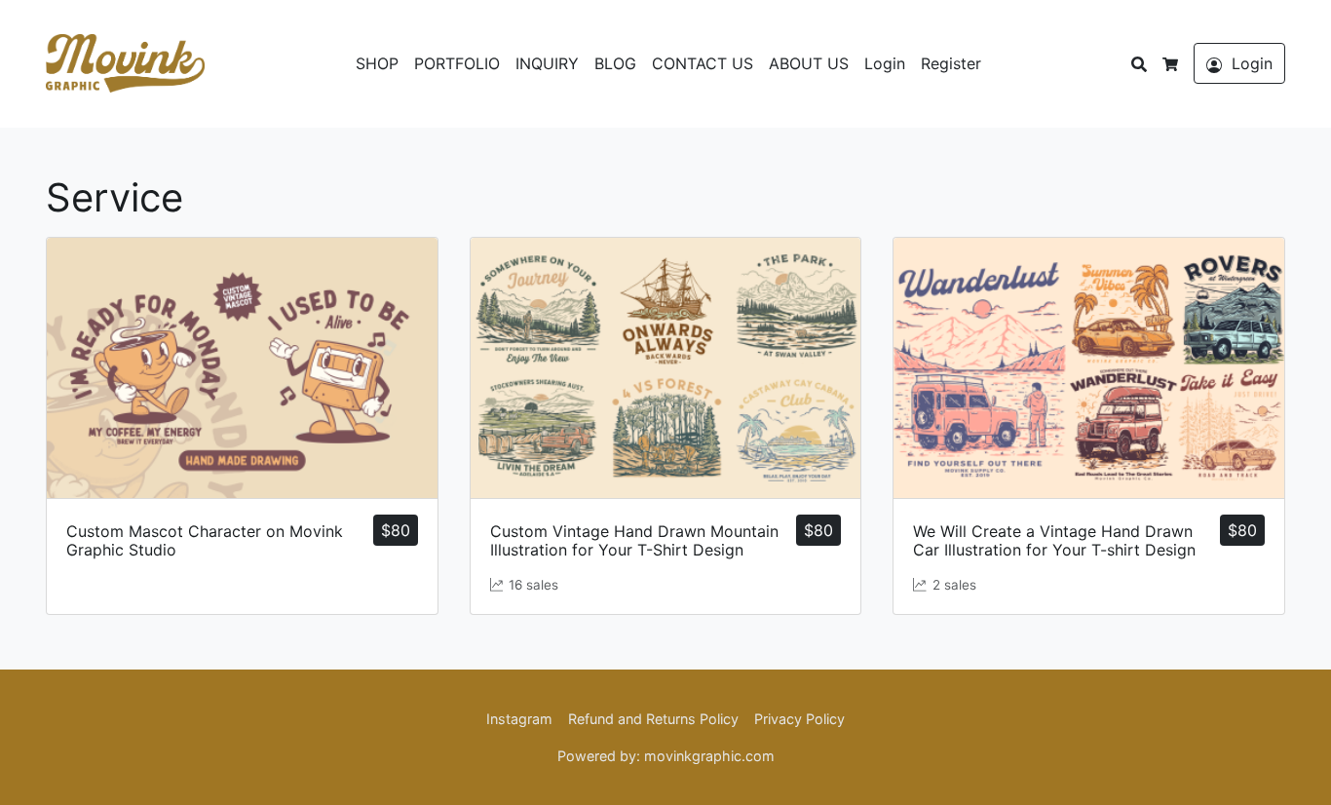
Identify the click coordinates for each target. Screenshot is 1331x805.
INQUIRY (547, 63)
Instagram (519, 718)
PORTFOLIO (457, 63)
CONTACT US (702, 63)
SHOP (377, 63)
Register (951, 63)
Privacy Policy (799, 718)
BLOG (615, 63)
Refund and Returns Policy (653, 718)
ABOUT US (809, 63)
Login (884, 63)
